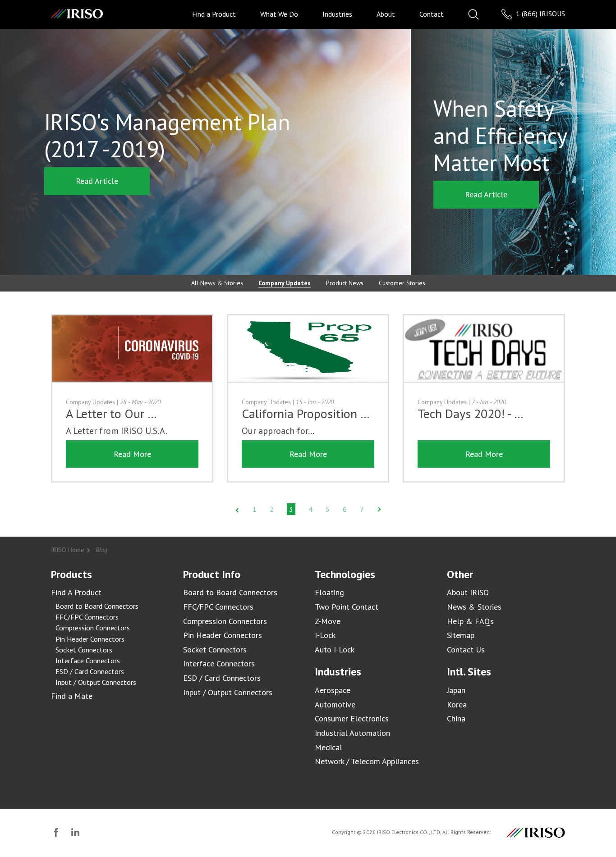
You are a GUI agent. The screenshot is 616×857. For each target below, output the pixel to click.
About (386, 13)
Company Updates (284, 283)
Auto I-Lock (334, 649)
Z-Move (327, 621)
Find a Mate (71, 696)
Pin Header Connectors (89, 638)
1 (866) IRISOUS (539, 13)
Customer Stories (402, 283)
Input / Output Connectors (95, 682)
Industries (337, 13)
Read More (132, 454)
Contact (431, 13)
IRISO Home (67, 550)
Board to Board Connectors (96, 606)
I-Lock (325, 635)
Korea (457, 704)
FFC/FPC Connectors (87, 616)
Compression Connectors (92, 627)
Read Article (97, 181)
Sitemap (460, 635)
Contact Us (466, 649)
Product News (344, 283)
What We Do (279, 13)
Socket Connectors (83, 649)
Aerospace (332, 690)
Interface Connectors (87, 660)
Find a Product (214, 13)
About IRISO (468, 592)
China (456, 718)
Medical (328, 747)
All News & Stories (217, 283)
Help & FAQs (470, 621)
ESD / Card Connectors (89, 671)
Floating (329, 592)
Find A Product (76, 592)
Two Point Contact (346, 607)
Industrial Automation (352, 733)
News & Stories (474, 607)
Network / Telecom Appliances (367, 761)
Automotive (335, 704)
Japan (456, 690)
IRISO (77, 13)
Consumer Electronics (352, 718)
